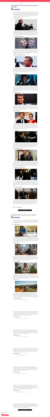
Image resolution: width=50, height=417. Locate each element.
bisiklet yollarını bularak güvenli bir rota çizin (27, 293)
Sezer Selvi (13, 8)
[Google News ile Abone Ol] (11, 19)
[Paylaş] (19, 9)
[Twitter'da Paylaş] (12, 9)
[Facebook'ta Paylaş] (11, 9)
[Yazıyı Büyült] (11, 14)
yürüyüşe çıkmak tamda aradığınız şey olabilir (29, 237)
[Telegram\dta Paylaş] (17, 9)
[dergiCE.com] (2, 0)
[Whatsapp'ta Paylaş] (14, 9)
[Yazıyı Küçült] (11, 16)
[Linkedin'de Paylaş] (16, 9)
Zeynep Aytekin (13, 216)
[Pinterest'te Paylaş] (15, 9)
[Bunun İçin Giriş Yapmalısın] (11, 12)
